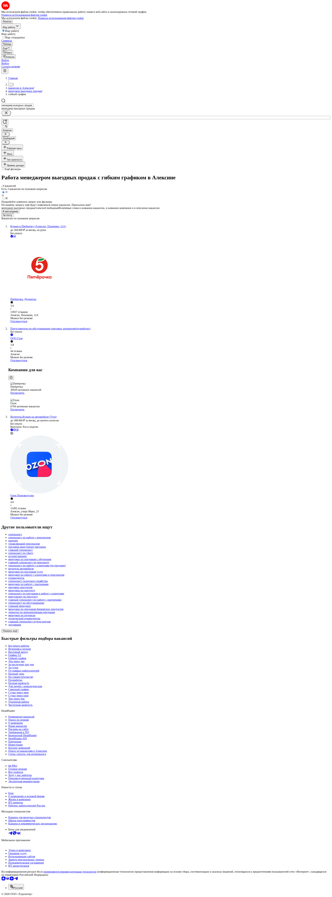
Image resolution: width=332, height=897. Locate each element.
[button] (5, 60)
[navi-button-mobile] (4, 71)
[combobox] (17, 105)
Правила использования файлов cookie (61, 18)
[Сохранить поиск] (4, 122)
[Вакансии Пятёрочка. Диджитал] (169, 268)
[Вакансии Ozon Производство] (169, 464)
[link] (7, 52)
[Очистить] (6, 113)
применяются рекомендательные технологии (69, 871)
